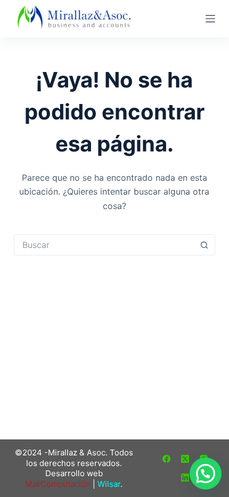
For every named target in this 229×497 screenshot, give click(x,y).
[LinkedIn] (185, 478)
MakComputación (58, 484)
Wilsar (108, 484)
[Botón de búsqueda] (204, 244)
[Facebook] (166, 459)
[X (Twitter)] (185, 459)
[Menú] (210, 18)
